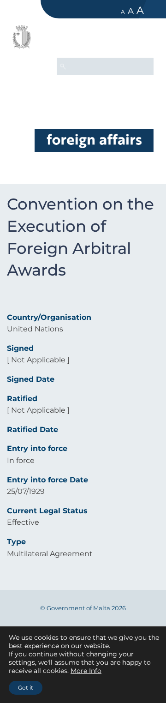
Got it (25, 687)
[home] (94, 140)
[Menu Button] (142, 39)
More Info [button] (86, 671)
